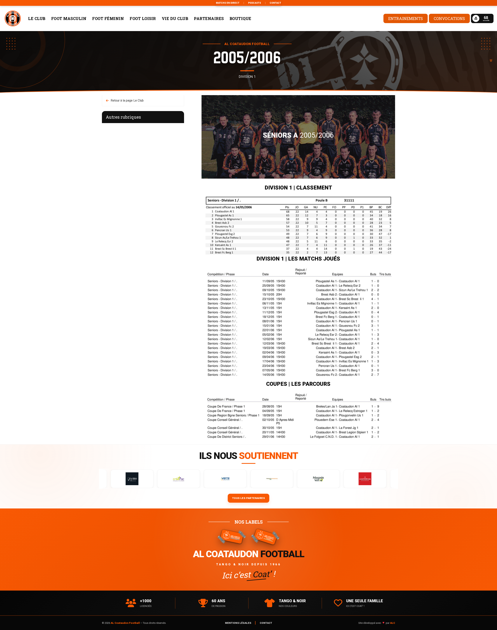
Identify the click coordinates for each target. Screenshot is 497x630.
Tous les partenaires (248, 498)
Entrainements (405, 18)
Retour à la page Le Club (127, 100)
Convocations (449, 18)
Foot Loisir (143, 18)
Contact (275, 3)
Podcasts (254, 3)
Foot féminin (108, 18)
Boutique (240, 18)
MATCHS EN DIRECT (227, 3)
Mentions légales (238, 622)
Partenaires (209, 18)
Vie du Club (175, 18)
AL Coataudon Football (125, 622)
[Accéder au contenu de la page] (491, 60)
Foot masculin (69, 18)
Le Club (36, 18)
